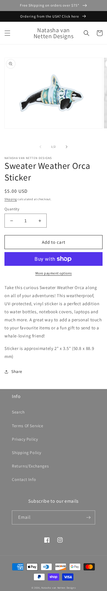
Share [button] (16, 371)
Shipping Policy (26, 452)
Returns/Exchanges (30, 466)
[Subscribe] (88, 517)
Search (18, 412)
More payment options (53, 273)
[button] (7, 33)
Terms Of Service (27, 425)
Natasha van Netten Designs (58, 587)
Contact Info (24, 479)
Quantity (11, 209)
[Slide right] (66, 146)
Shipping (10, 199)
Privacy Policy (25, 439)
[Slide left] (40, 146)
